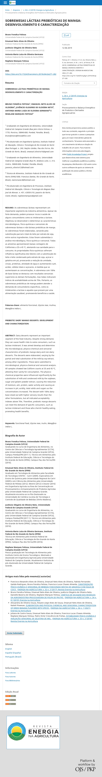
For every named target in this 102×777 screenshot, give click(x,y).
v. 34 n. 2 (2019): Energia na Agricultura (38, 10)
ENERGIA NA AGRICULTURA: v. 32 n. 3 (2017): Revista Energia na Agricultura (51, 589)
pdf (67, 35)
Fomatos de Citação (72, 83)
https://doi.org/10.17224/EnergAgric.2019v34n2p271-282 (30, 74)
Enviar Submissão (14, 633)
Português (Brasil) (13, 656)
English (8, 649)
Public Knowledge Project (77, 154)
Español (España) (13, 653)
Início (7, 10)
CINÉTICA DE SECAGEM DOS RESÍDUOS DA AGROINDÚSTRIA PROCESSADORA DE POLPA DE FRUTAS (53, 596)
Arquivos (16, 10)
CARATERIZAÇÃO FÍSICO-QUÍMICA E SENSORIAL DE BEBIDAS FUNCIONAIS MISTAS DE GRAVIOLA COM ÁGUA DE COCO (52, 587)
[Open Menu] (5, 2)
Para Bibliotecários (12, 680)
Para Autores (10, 676)
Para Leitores (10, 672)
